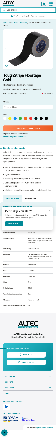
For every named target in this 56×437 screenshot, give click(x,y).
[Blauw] (15, 118)
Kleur (5, 114)
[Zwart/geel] (41, 118)
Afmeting (6, 102)
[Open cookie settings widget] (4, 432)
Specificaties (12, 198)
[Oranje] (25, 118)
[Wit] (4, 118)
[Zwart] (36, 118)
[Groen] (20, 118)
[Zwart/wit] (46, 118)
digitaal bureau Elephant (44, 428)
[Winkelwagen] (43, 3)
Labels (6, 23)
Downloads (30, 198)
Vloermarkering (19, 23)
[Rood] (30, 118)
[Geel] (9, 118)
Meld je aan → (14, 224)
